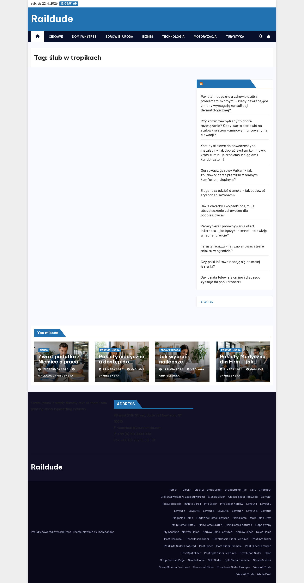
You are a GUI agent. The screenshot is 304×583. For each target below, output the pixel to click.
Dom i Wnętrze (84, 37)
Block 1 (187, 489)
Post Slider (206, 546)
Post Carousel (173, 539)
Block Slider (214, 489)
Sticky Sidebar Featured (174, 567)
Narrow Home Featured (217, 532)
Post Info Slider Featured (180, 546)
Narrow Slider (244, 532)
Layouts (266, 510)
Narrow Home (190, 532)
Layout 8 (252, 510)
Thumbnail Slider (203, 567)
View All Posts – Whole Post (253, 574)
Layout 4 (194, 510)
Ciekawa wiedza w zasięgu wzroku (183, 496)
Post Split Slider (191, 553)
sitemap (207, 301)
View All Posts (262, 567)
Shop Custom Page (172, 560)
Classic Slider (216, 496)
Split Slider (214, 560)
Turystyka (235, 37)
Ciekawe (56, 37)
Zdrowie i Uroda (119, 37)
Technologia (173, 37)
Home (172, 489)
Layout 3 (179, 510)
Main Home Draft (260, 517)
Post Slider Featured (258, 546)
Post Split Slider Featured (220, 553)
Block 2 (199, 489)
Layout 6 (223, 510)
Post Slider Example (229, 546)
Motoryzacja (205, 37)
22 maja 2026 (113, 369)
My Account (171, 532)
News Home (263, 532)
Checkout (265, 489)
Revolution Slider (250, 553)
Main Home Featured (239, 524)
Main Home (240, 517)
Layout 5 (208, 510)
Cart (253, 489)
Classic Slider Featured (243, 496)
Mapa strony (263, 524)
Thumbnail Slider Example (233, 567)
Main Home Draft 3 (210, 524)
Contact (266, 496)
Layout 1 (251, 503)
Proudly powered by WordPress (51, 532)
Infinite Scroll (192, 503)
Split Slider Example (237, 560)
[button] (261, 36)
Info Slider (210, 503)
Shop (268, 553)
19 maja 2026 (173, 369)
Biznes (147, 37)
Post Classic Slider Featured (231, 539)
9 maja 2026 (233, 369)
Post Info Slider (261, 539)
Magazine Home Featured (212, 517)
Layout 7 (237, 510)
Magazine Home (183, 517)
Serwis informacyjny (226, 83)
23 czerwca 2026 (55, 369)
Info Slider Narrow (231, 503)
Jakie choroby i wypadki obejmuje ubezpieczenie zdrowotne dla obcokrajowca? (227, 210)
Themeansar (106, 532)
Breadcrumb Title (236, 489)
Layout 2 (265, 503)
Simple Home (196, 560)
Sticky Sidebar (262, 560)
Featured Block (171, 503)
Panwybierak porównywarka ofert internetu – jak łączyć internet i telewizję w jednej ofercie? (234, 230)
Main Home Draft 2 (183, 524)
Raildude (52, 19)
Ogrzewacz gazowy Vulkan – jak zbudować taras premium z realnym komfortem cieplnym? (229, 175)
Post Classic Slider (197, 539)
